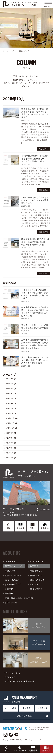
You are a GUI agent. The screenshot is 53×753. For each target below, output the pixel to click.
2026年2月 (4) (11, 408)
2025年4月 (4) (11, 458)
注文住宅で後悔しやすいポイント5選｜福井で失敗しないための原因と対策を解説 (35, 360)
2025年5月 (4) (11, 453)
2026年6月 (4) (11, 389)
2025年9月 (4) (11, 433)
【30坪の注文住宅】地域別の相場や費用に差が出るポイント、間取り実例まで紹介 (35, 158)
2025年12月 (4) (11, 418)
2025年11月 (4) (11, 423)
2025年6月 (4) (11, 448)
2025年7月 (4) (11, 443)
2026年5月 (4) (11, 394)
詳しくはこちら (24, 716)
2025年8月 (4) (11, 438)
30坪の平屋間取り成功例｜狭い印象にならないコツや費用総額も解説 (35, 200)
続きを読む (43, 149)
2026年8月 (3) (11, 379)
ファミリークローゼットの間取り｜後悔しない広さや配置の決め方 (34, 328)
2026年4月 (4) (11, 398)
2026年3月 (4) (11, 403)
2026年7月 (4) (11, 384)
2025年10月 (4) (11, 428)
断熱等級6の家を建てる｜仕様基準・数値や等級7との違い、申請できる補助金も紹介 (35, 242)
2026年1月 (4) (11, 413)
